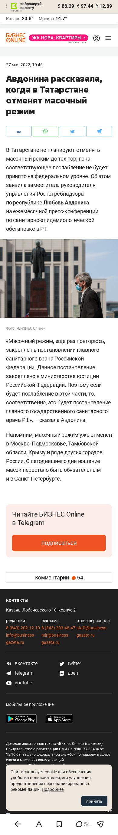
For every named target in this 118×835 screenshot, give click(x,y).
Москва (46, 18)
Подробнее (53, 789)
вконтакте (26, 663)
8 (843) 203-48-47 (58, 627)
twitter (74, 663)
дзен (72, 673)
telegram (24, 673)
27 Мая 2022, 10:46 (24, 64)
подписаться (59, 543)
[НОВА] (56, 37)
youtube (23, 683)
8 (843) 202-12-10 (23, 627)
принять (94, 801)
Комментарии (59, 578)
